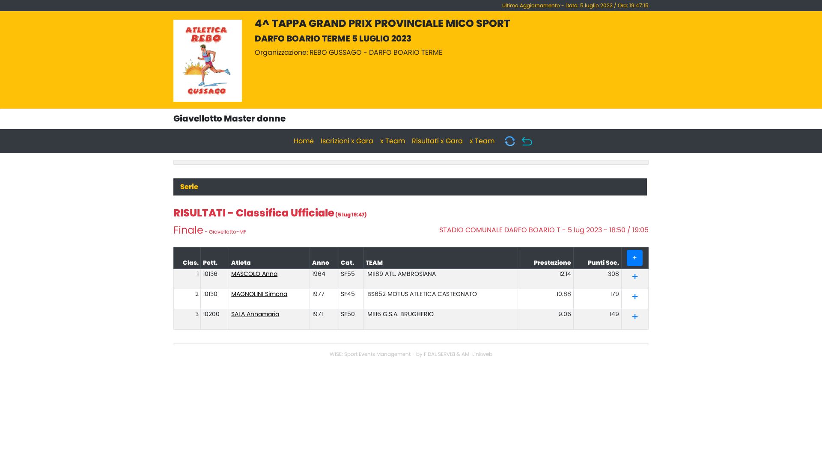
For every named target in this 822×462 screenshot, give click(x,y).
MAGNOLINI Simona (259, 294)
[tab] (634, 277)
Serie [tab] (189, 187)
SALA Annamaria (255, 314)
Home (304, 141)
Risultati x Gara (437, 141)
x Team (392, 141)
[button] (634, 278)
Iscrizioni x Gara (347, 141)
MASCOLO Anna (254, 274)
